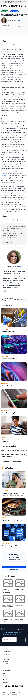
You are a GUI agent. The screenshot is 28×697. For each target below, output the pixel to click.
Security (4, 410)
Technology (6, 490)
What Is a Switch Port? (8, 331)
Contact (5, 675)
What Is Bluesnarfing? (8, 413)
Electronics (6, 657)
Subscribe (14, 566)
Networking (5, 329)
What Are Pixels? (6, 386)
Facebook (5, 682)
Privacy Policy (4, 694)
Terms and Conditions (12, 694)
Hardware (4, 383)
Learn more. (21, 2)
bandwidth (4, 175)
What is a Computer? (19, 605)
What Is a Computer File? (10, 546)
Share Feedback (21, 299)
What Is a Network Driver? (9, 359)
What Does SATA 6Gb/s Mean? (12, 520)
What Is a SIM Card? (19, 589)
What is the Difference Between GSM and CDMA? (7, 591)
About (4, 673)
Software (5, 543)
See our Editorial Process (8, 299)
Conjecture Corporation (16, 692)
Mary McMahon (13, 20)
